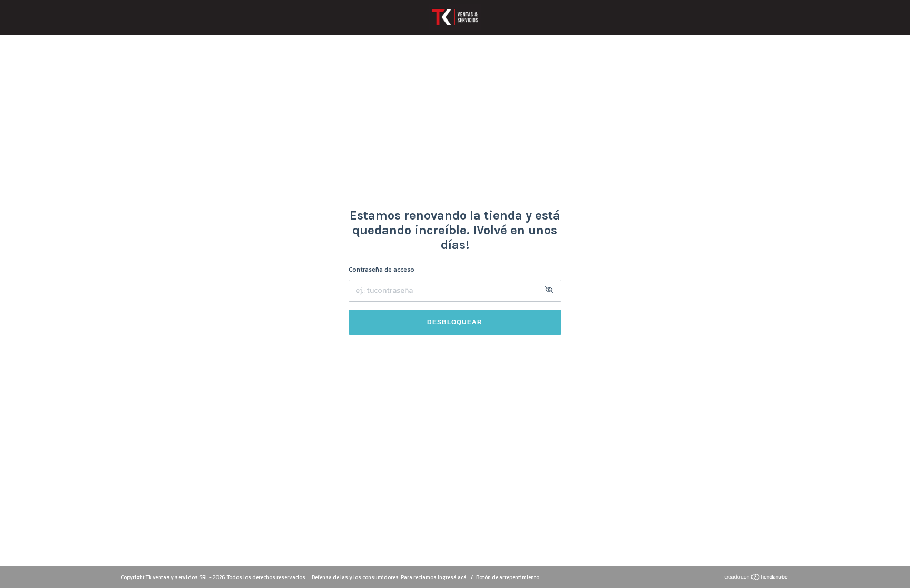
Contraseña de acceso (381, 269)
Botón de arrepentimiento (507, 577)
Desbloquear (454, 322)
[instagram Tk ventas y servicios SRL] (455, 536)
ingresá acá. (453, 577)
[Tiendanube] (756, 578)
